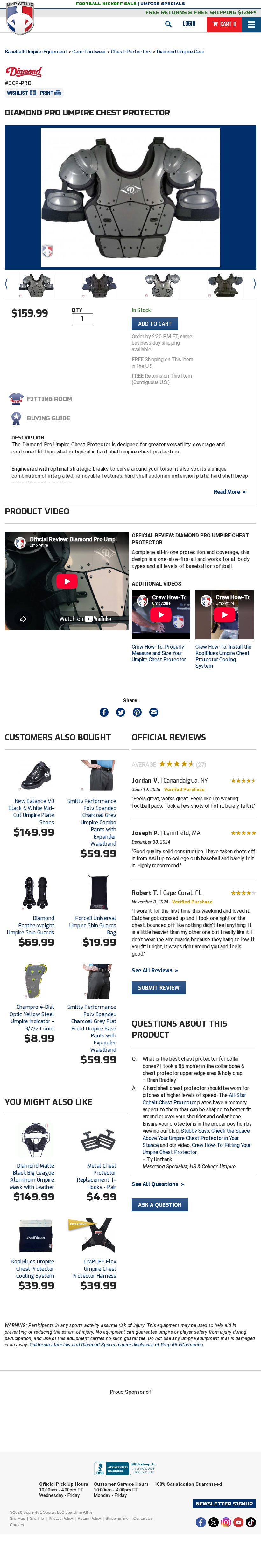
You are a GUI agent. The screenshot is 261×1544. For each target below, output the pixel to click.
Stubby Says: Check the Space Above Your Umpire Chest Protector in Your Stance (196, 1138)
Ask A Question (160, 1205)
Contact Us (142, 1518)
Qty (77, 310)
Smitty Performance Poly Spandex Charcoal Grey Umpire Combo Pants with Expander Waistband (91, 822)
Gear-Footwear (89, 52)
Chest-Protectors (131, 52)
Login (189, 23)
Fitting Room (49, 399)
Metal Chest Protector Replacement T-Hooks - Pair (96, 1176)
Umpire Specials (162, 3)
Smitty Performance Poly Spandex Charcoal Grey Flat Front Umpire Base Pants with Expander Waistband (91, 1028)
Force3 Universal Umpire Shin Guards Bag (92, 925)
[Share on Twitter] (121, 713)
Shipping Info (117, 1518)
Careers (17, 1525)
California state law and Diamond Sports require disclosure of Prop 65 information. (117, 1345)
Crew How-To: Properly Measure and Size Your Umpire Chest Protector (159, 653)
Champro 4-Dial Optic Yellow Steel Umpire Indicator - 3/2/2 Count (32, 1018)
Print (46, 92)
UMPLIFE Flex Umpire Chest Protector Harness (94, 1268)
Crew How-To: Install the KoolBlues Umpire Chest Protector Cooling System (223, 656)
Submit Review (159, 988)
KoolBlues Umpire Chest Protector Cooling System (32, 1268)
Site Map (17, 1518)
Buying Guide (48, 418)
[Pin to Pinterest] (137, 713)
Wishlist (17, 92)
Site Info (37, 1518)
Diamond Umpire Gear (180, 52)
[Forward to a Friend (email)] (154, 713)
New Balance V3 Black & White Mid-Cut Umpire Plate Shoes (31, 812)
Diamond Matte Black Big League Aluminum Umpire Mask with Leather (32, 1176)
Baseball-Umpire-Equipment (36, 52)
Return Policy (89, 1518)
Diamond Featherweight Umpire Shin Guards (30, 925)
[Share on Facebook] (104, 713)
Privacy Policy (61, 1518)
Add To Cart (155, 323)
